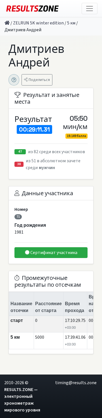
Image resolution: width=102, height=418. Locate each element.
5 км (71, 23)
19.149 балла (76, 136)
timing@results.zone (76, 383)
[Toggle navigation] (89, 8)
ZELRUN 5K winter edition (38, 23)
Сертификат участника (53, 252)
